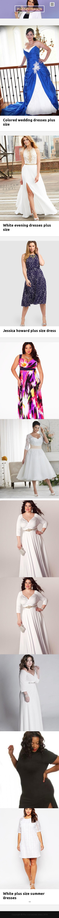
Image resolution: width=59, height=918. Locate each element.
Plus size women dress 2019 (35, 914)
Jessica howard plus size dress (29, 331)
